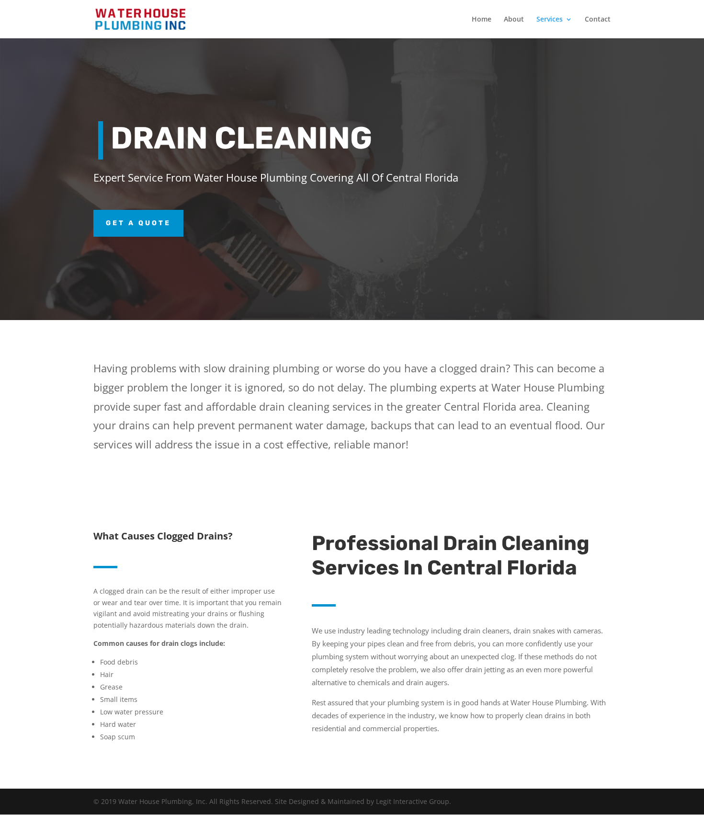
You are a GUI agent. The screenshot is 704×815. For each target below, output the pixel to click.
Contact (598, 19)
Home (481, 19)
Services (549, 19)
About (514, 19)
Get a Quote (138, 223)
